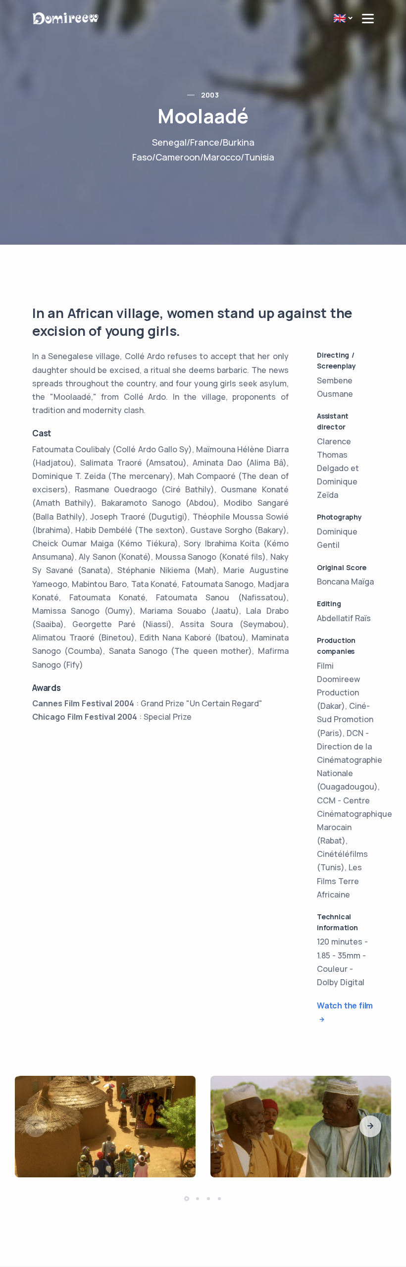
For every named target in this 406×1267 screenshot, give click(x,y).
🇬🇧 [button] (339, 18)
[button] (370, 1126)
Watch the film (345, 1005)
